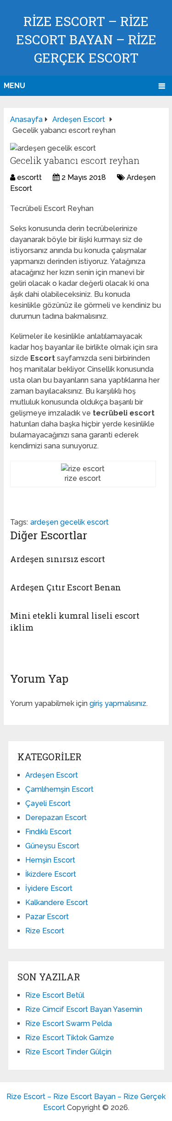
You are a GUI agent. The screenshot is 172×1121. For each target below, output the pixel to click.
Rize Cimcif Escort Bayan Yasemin (83, 1009)
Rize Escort (44, 930)
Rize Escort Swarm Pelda (68, 1023)
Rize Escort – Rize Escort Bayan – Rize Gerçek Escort (86, 39)
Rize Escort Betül (54, 995)
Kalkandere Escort (56, 902)
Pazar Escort (47, 916)
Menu (14, 85)
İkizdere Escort (50, 874)
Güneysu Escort (52, 846)
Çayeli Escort (48, 803)
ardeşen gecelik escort (69, 522)
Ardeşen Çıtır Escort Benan (65, 587)
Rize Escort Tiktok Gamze (69, 1037)
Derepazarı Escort (56, 817)
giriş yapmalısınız (117, 703)
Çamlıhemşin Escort (59, 789)
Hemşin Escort (50, 860)
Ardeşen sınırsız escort (57, 558)
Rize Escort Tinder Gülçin (68, 1051)
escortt (29, 177)
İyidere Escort (48, 888)
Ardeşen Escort (51, 775)
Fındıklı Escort (48, 831)
